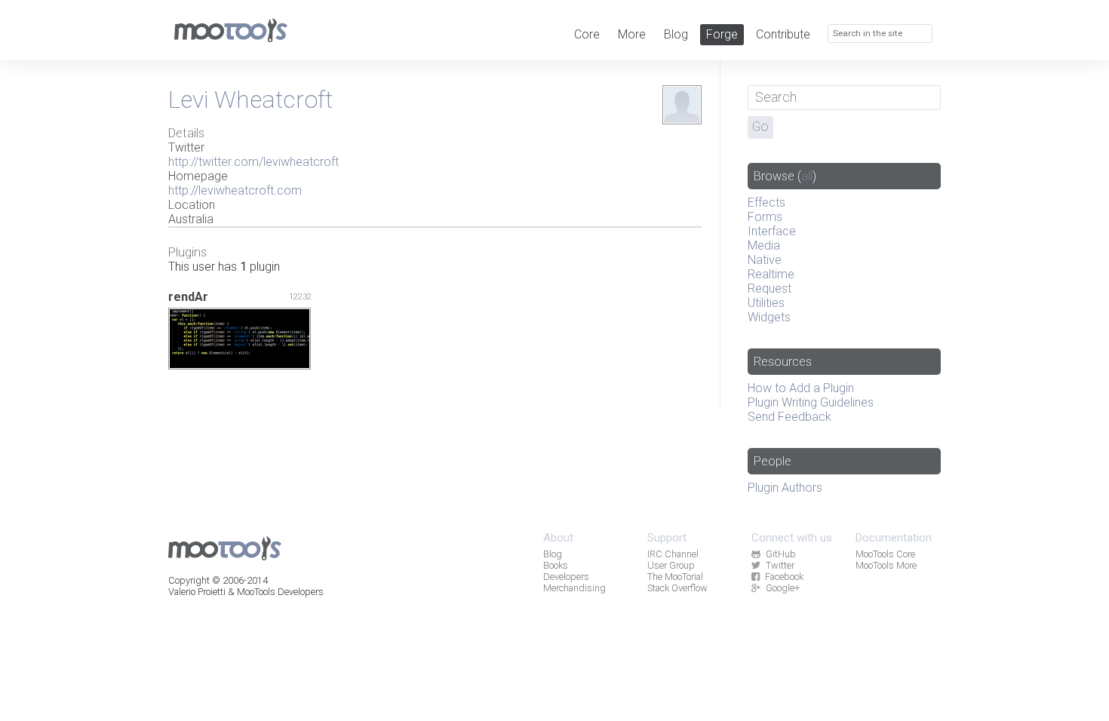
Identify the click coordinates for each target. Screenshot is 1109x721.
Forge (722, 34)
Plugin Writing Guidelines (811, 402)
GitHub (781, 554)
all (807, 176)
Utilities (766, 303)
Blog (676, 34)
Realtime (771, 274)
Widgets (769, 317)
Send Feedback (789, 417)
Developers (566, 576)
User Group (671, 565)
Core (587, 34)
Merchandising (574, 588)
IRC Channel (673, 554)
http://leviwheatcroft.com (235, 190)
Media (764, 245)
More (632, 34)
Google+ (783, 588)
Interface (772, 231)
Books (555, 565)
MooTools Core (885, 554)
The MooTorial (675, 576)
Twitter (780, 565)
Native (765, 260)
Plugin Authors (785, 487)
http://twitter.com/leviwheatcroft (253, 162)
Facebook (784, 576)
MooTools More (886, 565)
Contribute (783, 34)
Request (769, 288)
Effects (766, 202)
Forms (765, 217)
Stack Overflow (677, 588)
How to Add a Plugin (801, 388)
